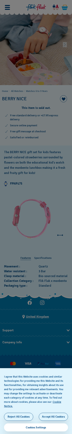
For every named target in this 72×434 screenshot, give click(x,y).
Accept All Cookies (53, 416)
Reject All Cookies (19, 416)
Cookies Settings (36, 427)
